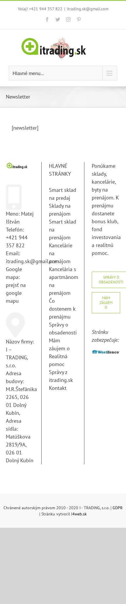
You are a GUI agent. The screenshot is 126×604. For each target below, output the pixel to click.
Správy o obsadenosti (63, 328)
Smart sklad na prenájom (62, 229)
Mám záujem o (59, 344)
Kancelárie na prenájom (60, 253)
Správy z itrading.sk (61, 376)
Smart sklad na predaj (62, 194)
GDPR (117, 507)
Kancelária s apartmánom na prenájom (63, 281)
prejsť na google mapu (16, 293)
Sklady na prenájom (60, 209)
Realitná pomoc (58, 360)
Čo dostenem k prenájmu (62, 308)
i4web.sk (79, 514)
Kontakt (58, 388)
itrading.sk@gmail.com (87, 8)
